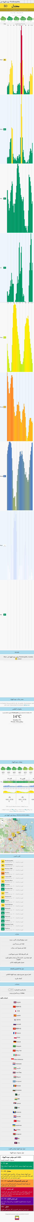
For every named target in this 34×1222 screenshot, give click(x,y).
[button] (9, 840)
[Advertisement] (17, 679)
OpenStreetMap (24, 852)
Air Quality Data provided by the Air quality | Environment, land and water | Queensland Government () (17, 704)
